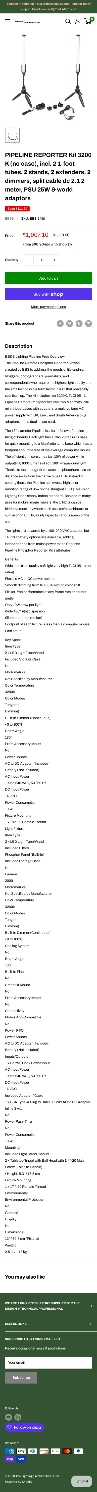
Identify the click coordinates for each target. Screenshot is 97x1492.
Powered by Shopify (18, 1482)
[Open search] (68, 21)
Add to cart (48, 278)
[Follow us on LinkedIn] (17, 1417)
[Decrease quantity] (28, 260)
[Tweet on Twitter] (79, 323)
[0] (88, 21)
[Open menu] (7, 21)
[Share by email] (88, 323)
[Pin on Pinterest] (69, 323)
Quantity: (12, 260)
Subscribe (21, 1378)
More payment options (48, 307)
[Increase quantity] (54, 260)
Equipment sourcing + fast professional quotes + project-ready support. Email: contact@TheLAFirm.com (48, 6)
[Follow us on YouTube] (8, 1417)
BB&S (9, 218)
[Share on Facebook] (60, 323)
